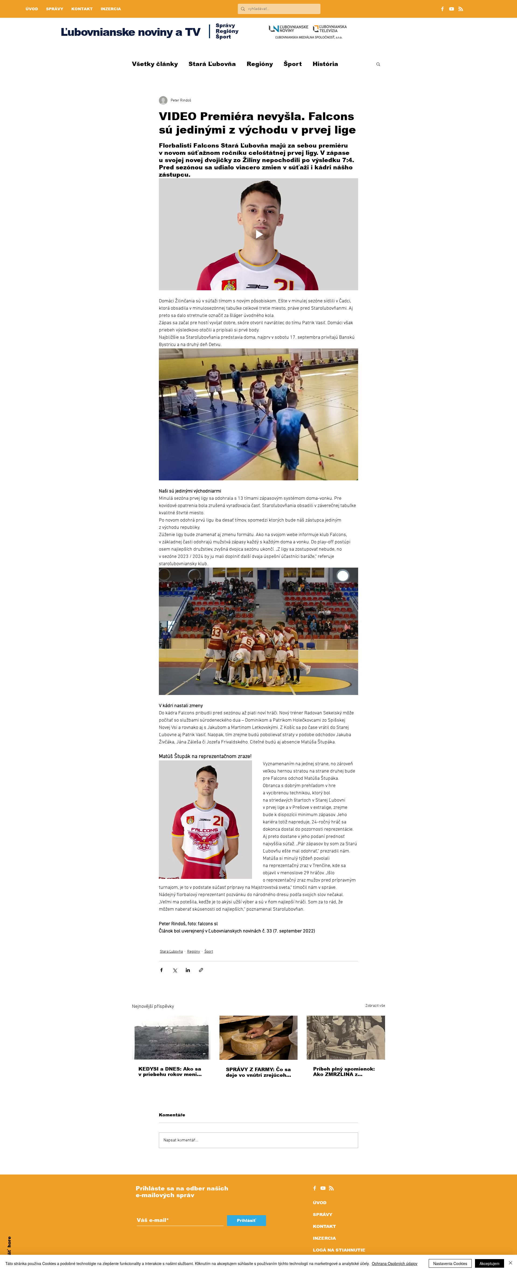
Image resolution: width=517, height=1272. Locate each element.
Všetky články (155, 64)
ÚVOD (319, 1202)
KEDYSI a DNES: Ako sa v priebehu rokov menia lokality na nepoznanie (169, 1071)
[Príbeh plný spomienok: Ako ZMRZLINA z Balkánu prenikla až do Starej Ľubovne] (346, 1038)
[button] (378, 64)
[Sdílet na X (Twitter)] (174, 970)
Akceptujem (489, 1263)
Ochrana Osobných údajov (394, 1263)
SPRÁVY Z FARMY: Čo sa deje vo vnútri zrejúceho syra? (258, 1072)
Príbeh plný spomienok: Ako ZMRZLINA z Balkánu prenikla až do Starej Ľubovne (344, 1071)
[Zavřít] (510, 1263)
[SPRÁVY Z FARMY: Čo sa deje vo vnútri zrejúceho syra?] (258, 1038)
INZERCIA (324, 1238)
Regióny (260, 64)
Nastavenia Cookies (450, 1263)
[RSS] (461, 9)
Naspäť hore (9, 1251)
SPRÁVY (322, 1214)
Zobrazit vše (375, 1006)
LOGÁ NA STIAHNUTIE (339, 1250)
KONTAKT (324, 1226)
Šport (293, 64)
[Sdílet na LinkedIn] (187, 970)
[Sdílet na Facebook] (161, 970)
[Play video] (258, 234)
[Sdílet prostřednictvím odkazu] (201, 970)
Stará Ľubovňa (212, 64)
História (325, 64)
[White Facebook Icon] (315, 1188)
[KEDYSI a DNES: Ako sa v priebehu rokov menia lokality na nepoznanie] (171, 1038)
